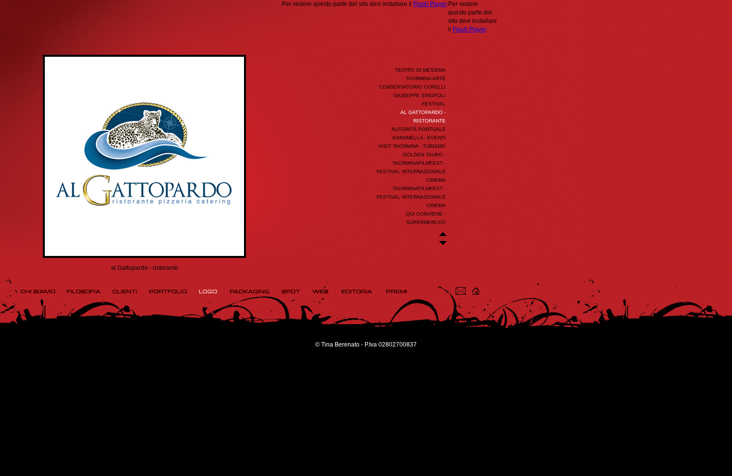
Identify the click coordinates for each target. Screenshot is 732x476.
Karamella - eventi (419, 137)
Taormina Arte (426, 78)
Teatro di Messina (420, 70)
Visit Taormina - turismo (412, 146)
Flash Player (430, 3)
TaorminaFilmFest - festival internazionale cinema (411, 197)
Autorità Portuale (418, 129)
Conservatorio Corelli (412, 87)
